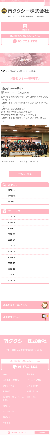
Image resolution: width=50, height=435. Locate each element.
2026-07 (11, 222)
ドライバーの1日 (34, 380)
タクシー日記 (8, 411)
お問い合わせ (32, 391)
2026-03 (11, 246)
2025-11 (11, 269)
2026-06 (11, 228)
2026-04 (11, 240)
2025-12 (11, 263)
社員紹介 (7, 391)
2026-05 (11, 234)
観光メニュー (8, 417)
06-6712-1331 (27, 41)
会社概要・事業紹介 (11, 380)
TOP (5, 374)
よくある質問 (32, 386)
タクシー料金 (8, 386)
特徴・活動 (31, 397)
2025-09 (11, 280)
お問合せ (41, 433)
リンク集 (7, 423)
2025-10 (11, 275)
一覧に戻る (25, 173)
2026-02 (11, 251)
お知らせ (11, 190)
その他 (11, 201)
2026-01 (11, 257)
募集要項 (25, 30)
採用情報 (11, 196)
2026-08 (11, 217)
